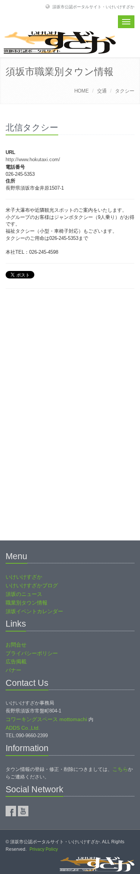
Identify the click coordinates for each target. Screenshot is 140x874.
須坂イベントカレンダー (34, 611)
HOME (81, 91)
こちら (120, 769)
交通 (102, 91)
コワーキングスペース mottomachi (46, 719)
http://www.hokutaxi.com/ (33, 159)
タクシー (124, 91)
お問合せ (16, 645)
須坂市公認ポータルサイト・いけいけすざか (93, 6)
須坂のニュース (24, 594)
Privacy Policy (43, 849)
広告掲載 (16, 661)
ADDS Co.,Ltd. (23, 728)
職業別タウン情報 (26, 603)
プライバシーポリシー (32, 653)
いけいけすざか (24, 577)
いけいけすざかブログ (32, 585)
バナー (13, 670)
